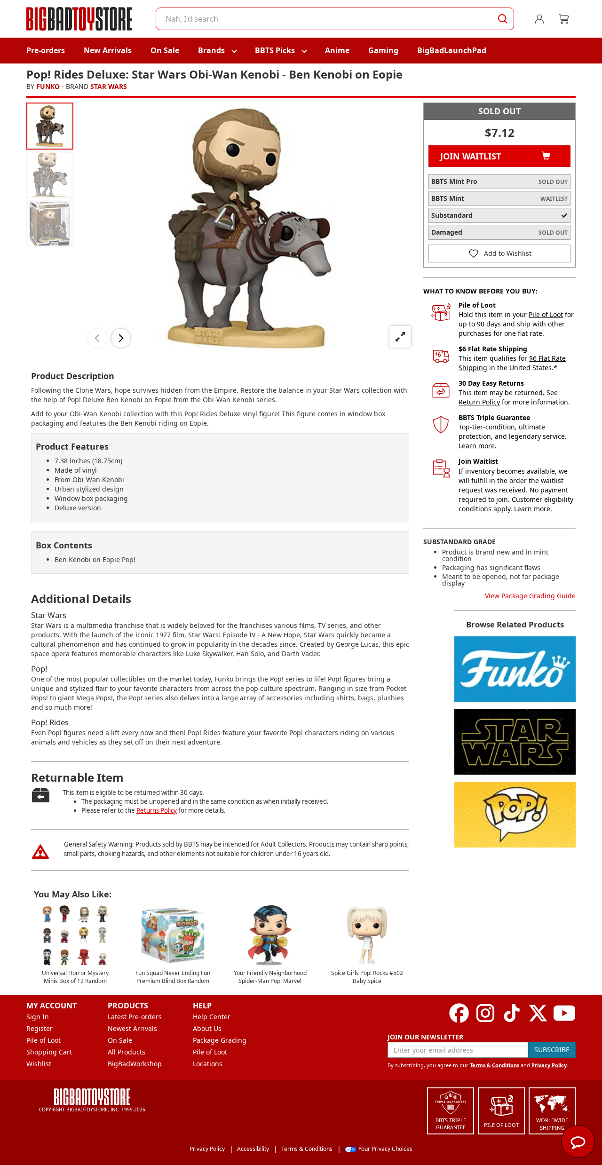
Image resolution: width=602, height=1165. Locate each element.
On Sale (164, 50)
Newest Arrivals (132, 1028)
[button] (97, 338)
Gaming (383, 50)
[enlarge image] (400, 336)
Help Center (211, 1016)
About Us (207, 1028)
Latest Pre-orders (135, 1016)
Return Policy (479, 401)
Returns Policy (156, 810)
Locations (207, 1063)
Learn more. (478, 445)
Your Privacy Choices (385, 1149)
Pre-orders (45, 50)
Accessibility (253, 1149)
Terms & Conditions (494, 1065)
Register (39, 1028)
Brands (211, 50)
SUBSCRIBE (552, 1049)
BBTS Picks (275, 50)
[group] (49, 126)
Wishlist (38, 1063)
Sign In (37, 1016)
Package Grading (219, 1040)
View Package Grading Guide (530, 595)
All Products (126, 1051)
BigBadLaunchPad (451, 50)
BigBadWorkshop (135, 1063)
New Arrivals (108, 50)
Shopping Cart (49, 1051)
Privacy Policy (549, 1065)
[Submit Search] (502, 19)
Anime (337, 50)
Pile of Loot (546, 314)
